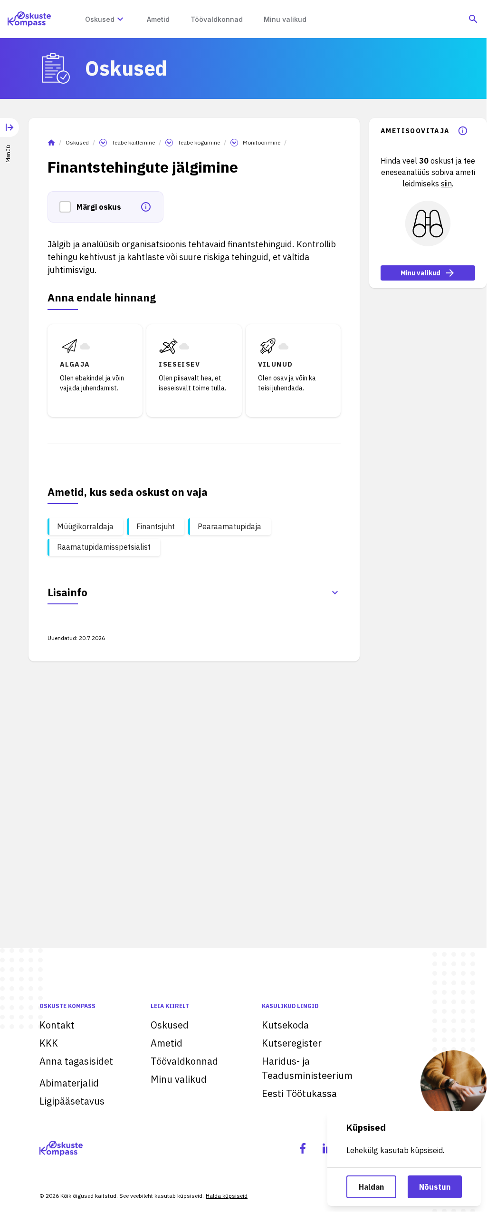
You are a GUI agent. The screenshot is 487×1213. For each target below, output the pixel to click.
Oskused (77, 142)
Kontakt (57, 1025)
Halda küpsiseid (227, 1195)
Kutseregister (292, 1043)
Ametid (166, 1043)
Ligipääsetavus (72, 1101)
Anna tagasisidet (76, 1061)
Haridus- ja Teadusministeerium (307, 1068)
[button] (67, 207)
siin (446, 183)
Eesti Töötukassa (299, 1093)
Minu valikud (420, 273)
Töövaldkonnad (184, 1061)
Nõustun (434, 1187)
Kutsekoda (285, 1025)
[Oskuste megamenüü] (120, 19)
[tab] (9, 133)
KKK (48, 1043)
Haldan (371, 1187)
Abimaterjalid (69, 1083)
